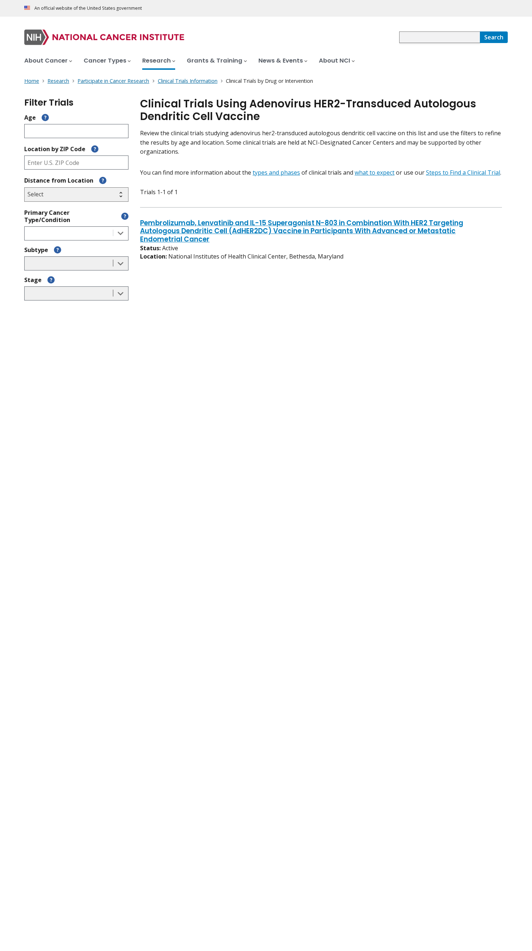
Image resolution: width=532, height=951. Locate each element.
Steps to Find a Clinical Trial (463, 172)
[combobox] (439, 37)
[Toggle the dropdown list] (120, 233)
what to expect (374, 172)
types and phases (276, 172)
